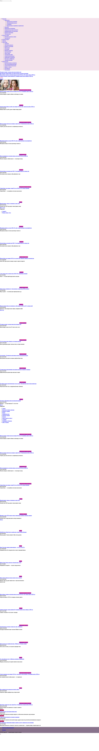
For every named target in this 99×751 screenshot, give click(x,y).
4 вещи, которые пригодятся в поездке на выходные (9, 717)
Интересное (5, 61)
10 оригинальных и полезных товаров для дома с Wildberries (11, 626)
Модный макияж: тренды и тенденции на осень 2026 (10, 203)
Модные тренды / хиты (10, 36)
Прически (7, 20)
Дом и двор (7, 53)
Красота (4, 18)
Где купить (7, 69)
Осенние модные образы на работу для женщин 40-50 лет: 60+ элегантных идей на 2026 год (17, 106)
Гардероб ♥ (7, 38)
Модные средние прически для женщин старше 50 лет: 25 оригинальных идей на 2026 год (17, 123)
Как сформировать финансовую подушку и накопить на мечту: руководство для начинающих (17, 722)
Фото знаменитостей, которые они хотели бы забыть (9, 689)
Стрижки (9, 24)
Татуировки (8, 34)
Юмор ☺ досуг (8, 67)
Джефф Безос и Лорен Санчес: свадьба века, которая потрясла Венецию (13, 532)
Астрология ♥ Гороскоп (10, 65)
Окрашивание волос (12, 23)
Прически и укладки (12, 21)
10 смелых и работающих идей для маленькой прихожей (10, 400)
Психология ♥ (5, 39)
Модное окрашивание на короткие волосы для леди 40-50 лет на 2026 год (14, 156)
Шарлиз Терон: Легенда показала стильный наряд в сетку (10, 562)
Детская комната (9, 45)
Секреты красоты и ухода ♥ (11, 29)
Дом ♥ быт (4, 42)
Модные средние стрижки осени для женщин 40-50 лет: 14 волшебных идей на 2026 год (16, 91)
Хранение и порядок (10, 57)
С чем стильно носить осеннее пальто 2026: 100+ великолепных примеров (13, 273)
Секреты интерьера (9, 56)
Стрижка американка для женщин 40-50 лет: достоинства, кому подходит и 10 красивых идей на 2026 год (19, 674)
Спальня (7, 43)
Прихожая (7, 47)
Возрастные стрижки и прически (15, 25)
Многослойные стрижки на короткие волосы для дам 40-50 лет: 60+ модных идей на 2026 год (17, 594)
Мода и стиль (5, 35)
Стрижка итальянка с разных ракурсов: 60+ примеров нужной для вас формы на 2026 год (16, 609)
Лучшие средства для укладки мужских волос (8, 711)
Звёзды (4, 40)
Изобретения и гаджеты (11, 62)
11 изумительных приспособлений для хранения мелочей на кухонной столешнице (15, 369)
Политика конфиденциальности (8, 727)
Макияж (7, 27)
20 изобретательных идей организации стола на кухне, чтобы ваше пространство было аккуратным (18, 383)
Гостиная (7, 49)
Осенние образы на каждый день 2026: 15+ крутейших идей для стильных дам (14, 171)
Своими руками (8, 60)
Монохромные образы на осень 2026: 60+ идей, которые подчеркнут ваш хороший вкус (16, 140)
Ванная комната (9, 50)
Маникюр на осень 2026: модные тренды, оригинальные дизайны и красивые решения (16, 515)
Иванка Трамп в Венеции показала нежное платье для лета (11, 578)
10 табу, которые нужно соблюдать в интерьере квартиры (10, 341)
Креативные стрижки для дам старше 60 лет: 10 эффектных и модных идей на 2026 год (16, 704)
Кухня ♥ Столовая (9, 46)
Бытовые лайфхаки (9, 58)
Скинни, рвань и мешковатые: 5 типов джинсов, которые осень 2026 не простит (14, 289)
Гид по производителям (10, 64)
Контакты (4, 730)
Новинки (1, 79)
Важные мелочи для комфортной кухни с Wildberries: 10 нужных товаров (13, 643)
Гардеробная (8, 51)
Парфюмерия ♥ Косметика (11, 31)
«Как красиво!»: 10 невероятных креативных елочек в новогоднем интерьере (14, 355)
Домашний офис (9, 54)
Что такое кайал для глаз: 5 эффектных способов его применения (12, 659)
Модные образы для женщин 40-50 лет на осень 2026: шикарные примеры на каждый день (17, 258)
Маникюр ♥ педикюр (10, 28)
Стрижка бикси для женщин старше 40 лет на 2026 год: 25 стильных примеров (14, 188)
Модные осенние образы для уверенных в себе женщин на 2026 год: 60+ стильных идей (16, 306)
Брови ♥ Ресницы (9, 32)
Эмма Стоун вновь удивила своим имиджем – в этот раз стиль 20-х (12, 547)
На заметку (7, 68)
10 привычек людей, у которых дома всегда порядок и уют (10, 324)
